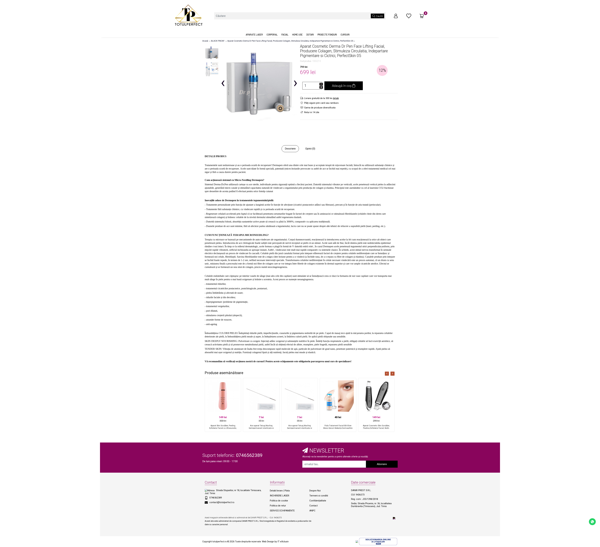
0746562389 (215, 497)
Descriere (290, 148)
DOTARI (310, 34)
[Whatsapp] (592, 521)
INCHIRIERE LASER (279, 495)
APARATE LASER (254, 34)
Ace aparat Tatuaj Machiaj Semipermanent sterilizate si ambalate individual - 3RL (261, 428)
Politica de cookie (279, 500)
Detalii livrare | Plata (280, 490)
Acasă (205, 41)
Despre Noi (315, 490)
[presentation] (387, 374)
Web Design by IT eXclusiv (275, 541)
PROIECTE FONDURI (327, 34)
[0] (408, 15)
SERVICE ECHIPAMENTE (282, 510)
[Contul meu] (395, 15)
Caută (379, 16)
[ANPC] (357, 541)
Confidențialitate (317, 500)
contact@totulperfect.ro (221, 502)
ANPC (312, 510)
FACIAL (284, 34)
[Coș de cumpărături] (421, 15)
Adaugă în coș (342, 86)
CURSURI (345, 34)
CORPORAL (272, 34)
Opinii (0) (310, 148)
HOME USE (297, 34)
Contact (313, 505)
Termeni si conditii (318, 495)
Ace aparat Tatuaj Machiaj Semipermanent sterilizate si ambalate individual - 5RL (299, 428)
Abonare (382, 464)
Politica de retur (278, 505)
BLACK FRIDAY (217, 41)
